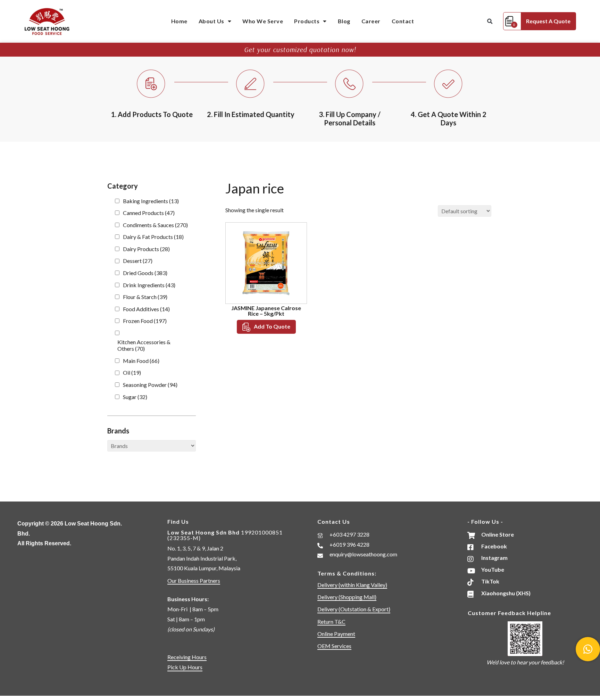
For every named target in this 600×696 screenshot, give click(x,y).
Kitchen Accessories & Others (143, 345)
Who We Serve (262, 21)
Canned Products (149, 212)
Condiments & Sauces (155, 225)
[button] (490, 21)
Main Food (141, 360)
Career (371, 21)
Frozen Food (145, 320)
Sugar (135, 396)
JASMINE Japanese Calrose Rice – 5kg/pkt (266, 311)
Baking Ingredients (151, 201)
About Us (211, 21)
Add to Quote (272, 326)
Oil (132, 372)
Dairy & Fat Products (153, 236)
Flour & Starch (145, 296)
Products (306, 21)
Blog (344, 21)
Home (179, 21)
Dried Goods (145, 273)
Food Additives (146, 309)
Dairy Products (146, 249)
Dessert (137, 260)
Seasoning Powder (150, 384)
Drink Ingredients (149, 285)
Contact (403, 21)
